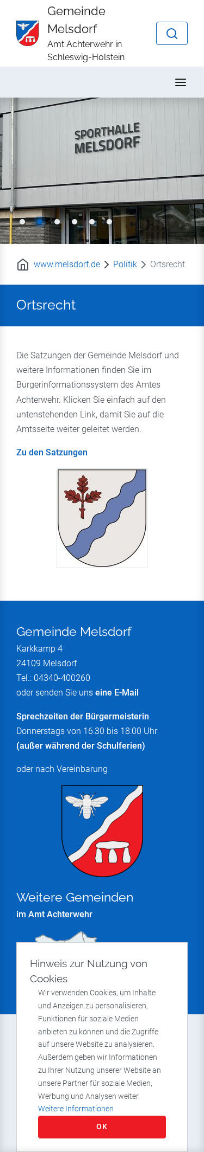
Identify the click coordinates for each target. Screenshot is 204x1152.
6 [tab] (109, 221)
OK (102, 1126)
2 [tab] (39, 221)
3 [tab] (57, 221)
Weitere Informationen (76, 1108)
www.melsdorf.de (67, 264)
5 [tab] (92, 221)
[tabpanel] (102, 171)
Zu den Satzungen (52, 452)
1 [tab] (22, 221)
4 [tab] (74, 221)
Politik (125, 264)
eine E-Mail (117, 692)
